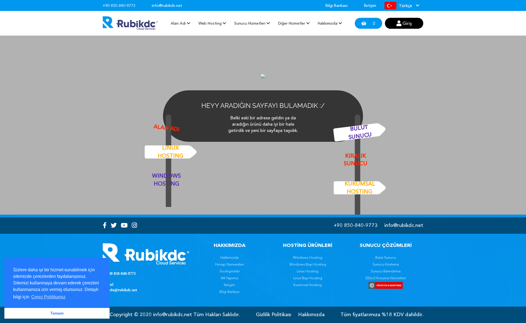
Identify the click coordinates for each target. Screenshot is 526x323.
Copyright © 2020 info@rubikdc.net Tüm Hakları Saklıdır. (175, 315)
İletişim (370, 5)
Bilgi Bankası (336, 5)
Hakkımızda (229, 257)
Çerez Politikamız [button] (48, 297)
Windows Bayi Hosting (307, 264)
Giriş (406, 23)
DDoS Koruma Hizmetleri (385, 278)
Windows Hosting (166, 179)
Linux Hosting (171, 152)
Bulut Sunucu (360, 131)
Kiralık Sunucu (355, 159)
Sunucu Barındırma (386, 271)
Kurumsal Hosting (360, 187)
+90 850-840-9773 (356, 225)
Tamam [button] (57, 313)
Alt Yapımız (229, 278)
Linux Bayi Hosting (307, 278)
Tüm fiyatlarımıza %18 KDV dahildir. (382, 315)
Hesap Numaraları (229, 264)
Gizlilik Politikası (273, 315)
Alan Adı (166, 127)
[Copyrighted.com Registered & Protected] (385, 285)
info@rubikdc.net (403, 225)
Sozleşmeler (229, 271)
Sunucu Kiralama (386, 264)
